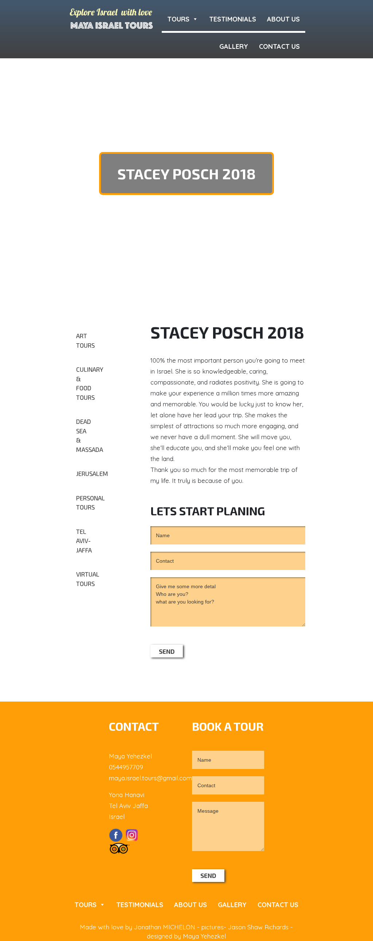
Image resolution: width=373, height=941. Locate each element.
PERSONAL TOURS (87, 502)
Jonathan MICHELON (165, 927)
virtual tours (87, 578)
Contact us (279, 46)
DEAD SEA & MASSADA (87, 435)
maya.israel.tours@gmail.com (150, 778)
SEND (166, 651)
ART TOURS (85, 340)
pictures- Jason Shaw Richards (245, 927)
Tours (178, 19)
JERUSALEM (87, 473)
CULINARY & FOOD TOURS (87, 383)
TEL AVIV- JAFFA (84, 541)
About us (283, 19)
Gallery (233, 46)
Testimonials (232, 19)
